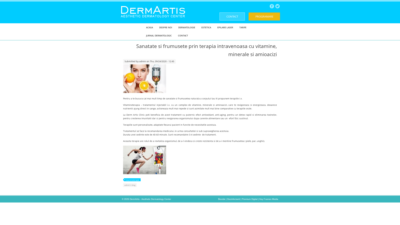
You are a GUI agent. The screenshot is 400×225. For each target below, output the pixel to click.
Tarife (242, 27)
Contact (183, 35)
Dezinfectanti (233, 199)
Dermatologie (186, 27)
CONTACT (232, 16)
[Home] (153, 19)
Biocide (221, 199)
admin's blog (129, 185)
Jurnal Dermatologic (159, 35)
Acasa (149, 27)
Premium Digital (250, 199)
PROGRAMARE (264, 16)
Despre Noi (165, 27)
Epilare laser (225, 27)
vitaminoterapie (132, 180)
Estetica (206, 27)
